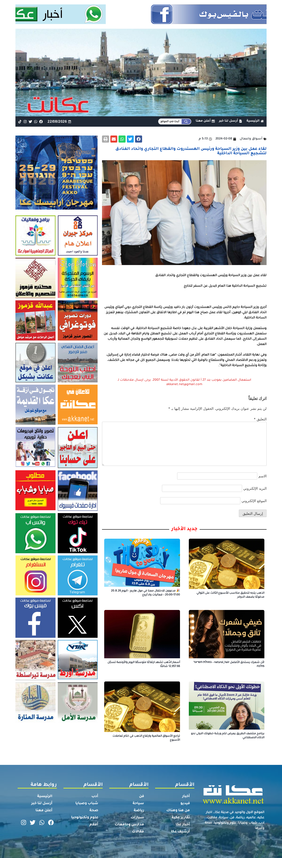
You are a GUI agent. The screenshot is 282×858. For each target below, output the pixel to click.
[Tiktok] (20, 121)
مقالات (138, 832)
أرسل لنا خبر (41, 803)
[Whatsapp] (36, 121)
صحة (93, 811)
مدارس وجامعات (129, 825)
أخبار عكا (183, 825)
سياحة (138, 803)
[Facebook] (41, 121)
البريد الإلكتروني (255, 488)
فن (141, 796)
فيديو (185, 803)
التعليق (260, 419)
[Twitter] (30, 121)
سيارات (137, 818)
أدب (94, 796)
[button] (138, 139)
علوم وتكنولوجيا (84, 818)
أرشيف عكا (180, 832)
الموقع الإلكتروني (254, 501)
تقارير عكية (181, 818)
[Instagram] (25, 121)
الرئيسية (44, 796)
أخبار (186, 796)
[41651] (141, 23)
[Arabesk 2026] (56, 208)
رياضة (139, 811)
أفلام (93, 825)
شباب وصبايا (86, 803)
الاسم (262, 476)
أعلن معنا (43, 811)
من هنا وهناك (178, 811)
